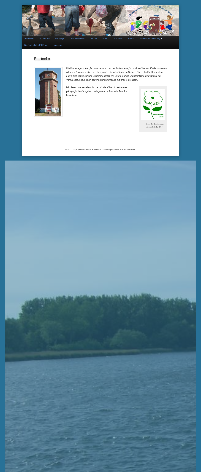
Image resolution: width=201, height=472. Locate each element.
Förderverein (117, 38)
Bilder (104, 38)
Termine (93, 38)
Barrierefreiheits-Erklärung (36, 45)
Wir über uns (44, 38)
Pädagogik (59, 38)
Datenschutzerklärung (150, 38)
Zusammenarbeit (77, 38)
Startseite (28, 38)
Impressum (58, 45)
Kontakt (131, 38)
